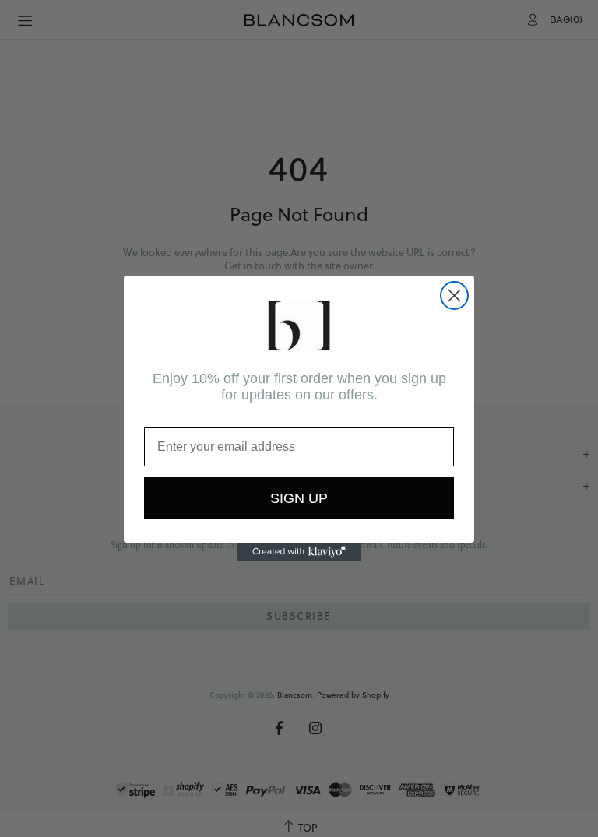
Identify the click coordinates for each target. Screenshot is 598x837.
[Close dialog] (454, 295)
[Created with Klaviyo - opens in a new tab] (299, 552)
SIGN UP (299, 498)
